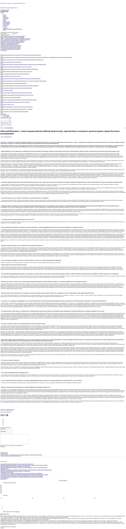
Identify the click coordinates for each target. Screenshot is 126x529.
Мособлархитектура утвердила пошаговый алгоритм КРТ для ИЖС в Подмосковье (19, 69)
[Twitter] (3, 415)
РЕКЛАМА (5, 507)
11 (2, 122)
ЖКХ (4, 20)
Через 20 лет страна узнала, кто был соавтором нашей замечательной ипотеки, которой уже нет (22, 59)
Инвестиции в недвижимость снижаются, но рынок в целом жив (15, 102)
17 (1, 123)
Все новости (3, 113)
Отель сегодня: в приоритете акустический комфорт (12, 37)
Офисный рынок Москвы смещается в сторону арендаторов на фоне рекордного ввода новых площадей (24, 465)
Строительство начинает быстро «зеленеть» (10, 49)
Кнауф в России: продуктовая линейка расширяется (12, 42)
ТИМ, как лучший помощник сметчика (9, 44)
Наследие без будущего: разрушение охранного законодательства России (17, 464)
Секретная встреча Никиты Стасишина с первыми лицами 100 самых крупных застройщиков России (23, 64)
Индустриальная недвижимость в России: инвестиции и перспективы (16, 88)
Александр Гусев (7, 136)
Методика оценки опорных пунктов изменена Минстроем (14, 83)
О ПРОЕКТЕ (6, 505)
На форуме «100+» (5, 468)
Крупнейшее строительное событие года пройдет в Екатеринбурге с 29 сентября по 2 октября (22, 476)
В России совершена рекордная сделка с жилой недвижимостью (15, 73)
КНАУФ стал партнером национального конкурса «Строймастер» (15, 471)
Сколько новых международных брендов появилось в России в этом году (17, 95)
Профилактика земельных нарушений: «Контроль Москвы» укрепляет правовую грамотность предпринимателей (26, 469)
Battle (4, 30)
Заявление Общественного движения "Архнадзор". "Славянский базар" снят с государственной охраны (24, 467)
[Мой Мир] (7, 415)
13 (6, 122)
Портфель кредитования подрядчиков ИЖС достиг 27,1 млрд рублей (16, 66)
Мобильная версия (5, 513)
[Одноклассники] (5, 415)
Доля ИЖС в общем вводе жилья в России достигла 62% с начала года (16, 71)
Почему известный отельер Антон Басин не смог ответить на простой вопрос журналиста (21, 55)
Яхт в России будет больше (7, 90)
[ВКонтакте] (1, 415)
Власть (4, 14)
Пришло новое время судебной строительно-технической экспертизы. (16, 92)
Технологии (6, 18)
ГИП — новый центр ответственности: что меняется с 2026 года (15, 39)
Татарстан (17, 511)
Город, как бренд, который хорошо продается (32, 454)
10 (1, 122)
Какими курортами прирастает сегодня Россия (11, 62)
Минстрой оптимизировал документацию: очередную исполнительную (17, 106)
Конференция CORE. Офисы (7, 472)
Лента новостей (4, 52)
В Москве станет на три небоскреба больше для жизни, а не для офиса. (16, 109)
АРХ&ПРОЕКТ (6, 22)
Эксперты (5, 25)
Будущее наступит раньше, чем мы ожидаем (10, 46)
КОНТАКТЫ (6, 509)
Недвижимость (6, 23)
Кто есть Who (6, 24)
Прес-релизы (12, 29)
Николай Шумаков (112, 146)
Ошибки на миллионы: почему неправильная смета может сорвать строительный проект (20, 78)
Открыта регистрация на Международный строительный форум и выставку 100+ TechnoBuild (22, 475)
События (5, 27)
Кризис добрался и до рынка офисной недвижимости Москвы (14, 111)
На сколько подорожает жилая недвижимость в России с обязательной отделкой (18, 99)
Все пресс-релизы (4, 478)
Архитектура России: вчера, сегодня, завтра (10, 76)
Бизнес (4, 16)
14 (7, 122)
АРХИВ (5, 508)
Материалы (5, 17)
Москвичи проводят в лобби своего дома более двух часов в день (15, 466)
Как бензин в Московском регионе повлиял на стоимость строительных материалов (19, 85)
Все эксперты (4, 50)
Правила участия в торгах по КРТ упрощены (11, 97)
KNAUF (5, 26)
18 (2, 123)
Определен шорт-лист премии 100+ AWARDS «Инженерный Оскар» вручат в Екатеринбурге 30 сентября (24, 474)
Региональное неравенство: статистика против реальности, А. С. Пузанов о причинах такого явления (23, 80)
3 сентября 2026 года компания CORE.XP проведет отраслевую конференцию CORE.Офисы (21, 473)
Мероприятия (6, 29)
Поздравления (19, 29)
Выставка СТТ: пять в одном (7, 104)
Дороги (4, 19)
